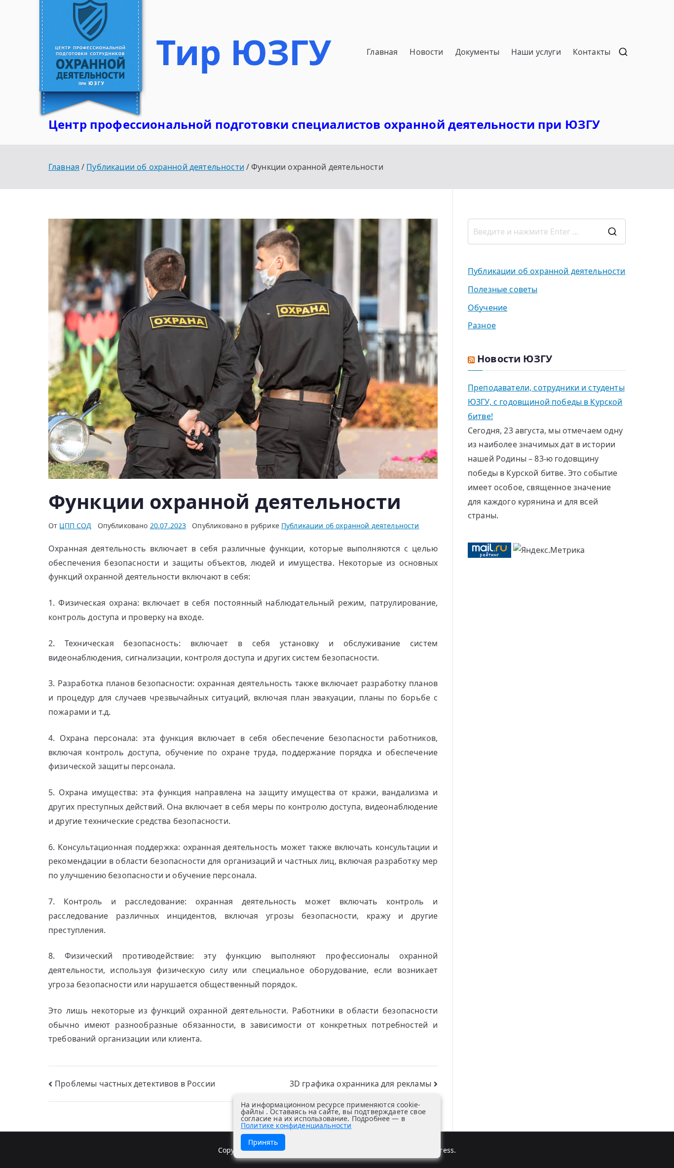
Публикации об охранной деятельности (350, 525)
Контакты (591, 51)
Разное (482, 325)
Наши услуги (536, 51)
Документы (477, 51)
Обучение (487, 307)
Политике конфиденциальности (296, 1125)
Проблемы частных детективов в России (135, 1083)
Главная (382, 51)
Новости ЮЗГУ (514, 358)
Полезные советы (502, 289)
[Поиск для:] (546, 231)
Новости (426, 51)
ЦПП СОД (75, 525)
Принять (263, 1142)
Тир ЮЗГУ (243, 52)
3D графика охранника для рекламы (360, 1083)
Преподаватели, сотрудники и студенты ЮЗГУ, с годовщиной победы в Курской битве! (546, 402)
